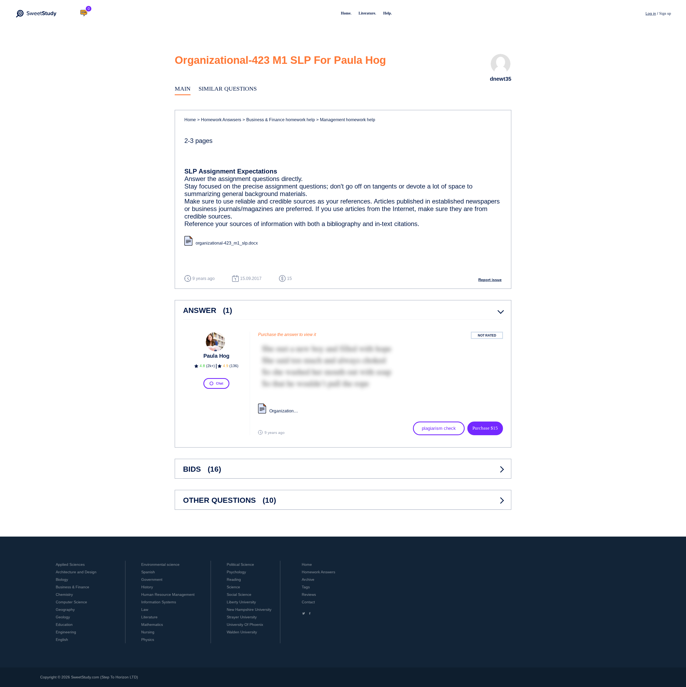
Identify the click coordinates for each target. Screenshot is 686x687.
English (62, 639)
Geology (63, 617)
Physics (147, 639)
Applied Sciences (70, 564)
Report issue (490, 280)
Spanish (148, 572)
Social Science (239, 594)
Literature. (367, 13)
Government (151, 579)
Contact (308, 602)
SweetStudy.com (85, 677)
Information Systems (158, 602)
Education (64, 624)
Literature (149, 617)
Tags (306, 587)
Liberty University (241, 602)
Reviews (309, 594)
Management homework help (345, 119)
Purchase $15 (485, 428)
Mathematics (152, 624)
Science (233, 587)
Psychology (236, 572)
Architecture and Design (76, 572)
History (147, 587)
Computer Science (71, 602)
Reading (234, 579)
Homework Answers (318, 572)
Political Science (240, 564)
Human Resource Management (168, 594)
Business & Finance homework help (279, 119)
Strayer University (242, 617)
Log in (651, 13)
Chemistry (64, 594)
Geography (65, 609)
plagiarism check (439, 428)
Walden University (242, 632)
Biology (62, 579)
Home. (346, 13)
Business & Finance (72, 587)
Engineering (66, 632)
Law (144, 609)
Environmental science (160, 564)
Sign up (665, 14)
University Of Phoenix (245, 624)
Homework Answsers (219, 119)
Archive (308, 579)
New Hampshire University (249, 609)
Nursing (147, 632)
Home (190, 119)
